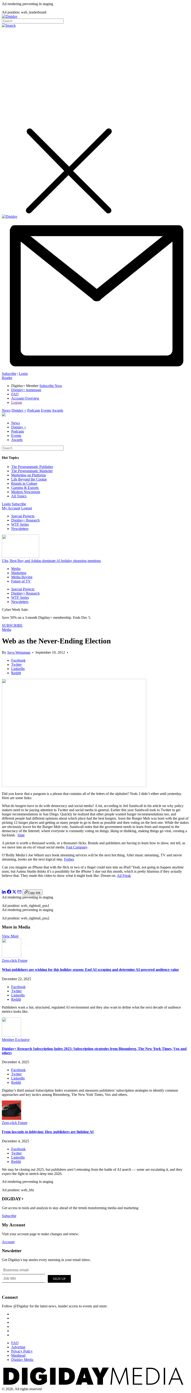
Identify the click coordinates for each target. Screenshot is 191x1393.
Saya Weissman (18, 652)
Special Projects (22, 516)
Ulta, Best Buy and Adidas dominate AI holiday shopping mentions (51, 561)
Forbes (69, 859)
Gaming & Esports (25, 488)
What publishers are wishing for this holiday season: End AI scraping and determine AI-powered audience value (90, 970)
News (6, 410)
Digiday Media (22, 1360)
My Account (11, 508)
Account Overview (25, 398)
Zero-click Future (14, 960)
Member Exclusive (16, 1040)
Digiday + (18, 410)
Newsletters (19, 529)
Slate (21, 835)
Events (46, 410)
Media (15, 569)
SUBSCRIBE (12, 625)
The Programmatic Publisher (32, 467)
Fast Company (77, 847)
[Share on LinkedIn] (4, 893)
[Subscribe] (95, 369)
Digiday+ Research (25, 520)
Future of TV (21, 581)
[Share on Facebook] (9, 893)
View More (10, 936)
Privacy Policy (22, 1351)
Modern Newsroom (25, 492)
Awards (57, 410)
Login (23, 374)
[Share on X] (14, 893)
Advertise (18, 1347)
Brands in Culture (24, 483)
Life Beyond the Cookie (29, 479)
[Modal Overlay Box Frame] (37, 1278)
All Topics (19, 496)
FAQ (15, 394)
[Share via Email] (19, 893)
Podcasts (33, 410)
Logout (16, 402)
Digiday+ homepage (26, 390)
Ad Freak (124, 876)
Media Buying (21, 577)
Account (8, 1242)
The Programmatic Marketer (32, 471)
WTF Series (20, 524)
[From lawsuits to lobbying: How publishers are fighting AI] (11, 1118)
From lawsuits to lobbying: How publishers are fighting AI (48, 1132)
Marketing (18, 573)
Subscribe (9, 374)
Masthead (18, 1355)
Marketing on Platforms (28, 475)
